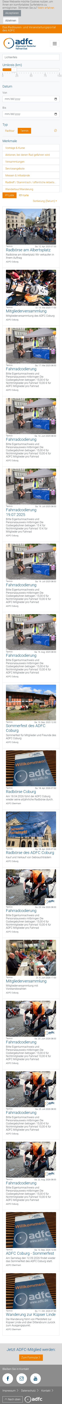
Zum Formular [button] (29, 1357)
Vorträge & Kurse (15, 147)
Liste (11, 195)
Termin (24, 130)
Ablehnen (10, 20)
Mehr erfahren (46, 7)
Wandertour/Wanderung (19, 189)
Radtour (9, 130)
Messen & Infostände (17, 175)
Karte (25, 195)
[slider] (14, 69)
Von (4, 92)
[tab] (31, 147)
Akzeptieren (12, 13)
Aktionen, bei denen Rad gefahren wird (27, 154)
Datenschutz (28, 1390)
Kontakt (46, 1390)
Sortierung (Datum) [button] (44, 201)
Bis (4, 107)
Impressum (9, 1390)
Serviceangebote (14, 168)
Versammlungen (14, 161)
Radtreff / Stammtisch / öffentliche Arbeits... (30, 182)
